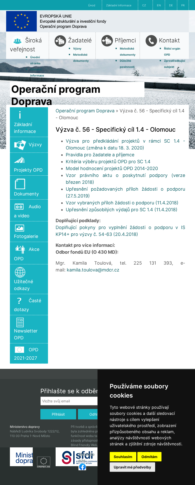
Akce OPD (26, 254)
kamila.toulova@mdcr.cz (93, 269)
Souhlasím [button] (123, 456)
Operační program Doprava (85, 110)
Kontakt (169, 40)
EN (159, 5)
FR (183, 5)
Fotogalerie (26, 236)
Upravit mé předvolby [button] (132, 467)
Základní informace (118, 5)
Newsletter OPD (26, 334)
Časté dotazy (27, 305)
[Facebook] (82, 466)
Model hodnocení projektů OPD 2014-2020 (112, 168)
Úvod (91, 5)
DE (171, 5)
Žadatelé (80, 40)
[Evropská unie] (44, 460)
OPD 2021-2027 (26, 354)
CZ (144, 5)
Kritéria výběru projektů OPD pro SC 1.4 (108, 161)
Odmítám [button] (149, 456)
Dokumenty (26, 193)
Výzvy (77, 48)
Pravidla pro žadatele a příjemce (100, 154)
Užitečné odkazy (23, 285)
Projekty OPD (28, 170)
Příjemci (125, 40)
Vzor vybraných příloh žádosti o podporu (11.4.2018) (122, 202)
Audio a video (27, 211)
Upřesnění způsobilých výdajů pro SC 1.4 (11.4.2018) (121, 209)
